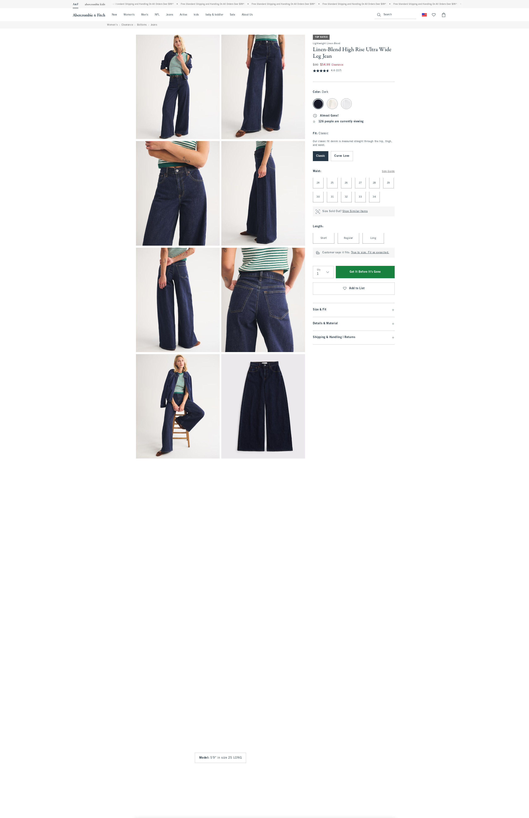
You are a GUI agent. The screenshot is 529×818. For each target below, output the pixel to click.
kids (196, 15)
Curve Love (341, 156)
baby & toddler (214, 15)
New (114, 15)
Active (183, 15)
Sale (232, 15)
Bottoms (142, 25)
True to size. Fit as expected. (370, 253)
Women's (129, 15)
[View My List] (433, 14)
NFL (157, 15)
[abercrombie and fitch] (89, 14)
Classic (320, 156)
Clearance (127, 25)
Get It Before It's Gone (365, 272)
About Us (247, 15)
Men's (144, 15)
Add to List (357, 288)
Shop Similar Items (355, 211)
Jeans (169, 15)
